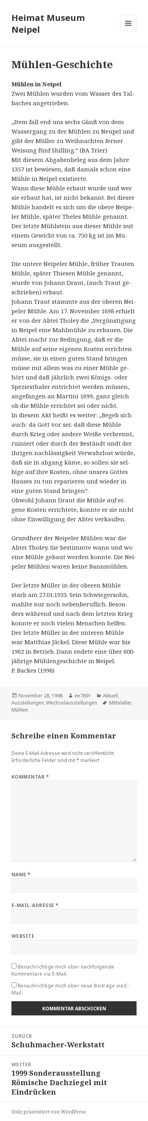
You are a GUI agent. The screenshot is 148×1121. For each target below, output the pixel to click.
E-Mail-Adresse (35, 905)
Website (22, 936)
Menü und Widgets (128, 31)
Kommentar (30, 776)
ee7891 (83, 695)
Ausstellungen (27, 702)
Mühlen (19, 709)
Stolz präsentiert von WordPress (48, 1111)
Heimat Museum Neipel (48, 23)
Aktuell (110, 695)
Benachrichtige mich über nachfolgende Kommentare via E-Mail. (62, 970)
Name (21, 874)
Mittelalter (120, 702)
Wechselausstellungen (71, 702)
